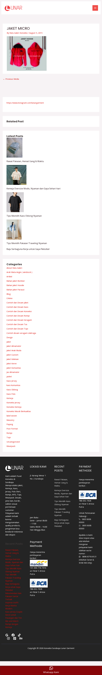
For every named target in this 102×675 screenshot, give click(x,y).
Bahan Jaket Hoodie (15, 285)
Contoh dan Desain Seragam (19, 320)
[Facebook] (13, 635)
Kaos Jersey (12, 380)
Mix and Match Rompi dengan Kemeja (11, 624)
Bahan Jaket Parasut (15, 289)
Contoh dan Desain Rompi (18, 315)
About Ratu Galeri (14, 268)
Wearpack (11, 446)
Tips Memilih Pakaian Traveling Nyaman (27, 243)
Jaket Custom (12, 354)
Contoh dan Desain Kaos (17, 307)
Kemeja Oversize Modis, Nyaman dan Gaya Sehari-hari (33, 188)
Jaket (9, 341)
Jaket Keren (12, 363)
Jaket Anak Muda (14, 350)
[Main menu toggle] (95, 8)
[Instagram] (8, 638)
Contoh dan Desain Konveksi (19, 311)
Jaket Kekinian (13, 359)
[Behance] (20, 638)
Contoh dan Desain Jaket (17, 302)
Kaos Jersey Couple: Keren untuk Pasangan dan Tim (14, 614)
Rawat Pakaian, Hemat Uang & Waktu (25, 161)
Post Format (12, 428)
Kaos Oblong (12, 389)
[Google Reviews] (6, 635)
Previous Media (11, 79)
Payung (10, 424)
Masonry (10, 420)
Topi (9, 437)
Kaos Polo (11, 394)
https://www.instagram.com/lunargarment (25, 102)
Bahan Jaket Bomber (16, 281)
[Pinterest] (14, 638)
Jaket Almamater (14, 346)
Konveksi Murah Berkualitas (19, 411)
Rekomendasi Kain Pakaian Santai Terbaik (13, 596)
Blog (9, 294)
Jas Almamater (13, 372)
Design (10, 337)
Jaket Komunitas (14, 367)
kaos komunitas (13, 385)
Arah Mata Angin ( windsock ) (19, 272)
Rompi (9, 433)
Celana (9, 298)
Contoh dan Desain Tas (17, 324)
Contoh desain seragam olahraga (21, 333)
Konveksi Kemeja (14, 407)
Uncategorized (13, 441)
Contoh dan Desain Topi (17, 328)
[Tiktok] (19, 635)
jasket (9, 376)
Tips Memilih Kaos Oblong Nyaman (24, 215)
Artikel (9, 276)
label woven (12, 415)
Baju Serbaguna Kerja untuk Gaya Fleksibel (28, 249)
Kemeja (10, 398)
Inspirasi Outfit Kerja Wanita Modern (11, 605)
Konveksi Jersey (13, 402)
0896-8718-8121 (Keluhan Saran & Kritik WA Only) (88, 559)
